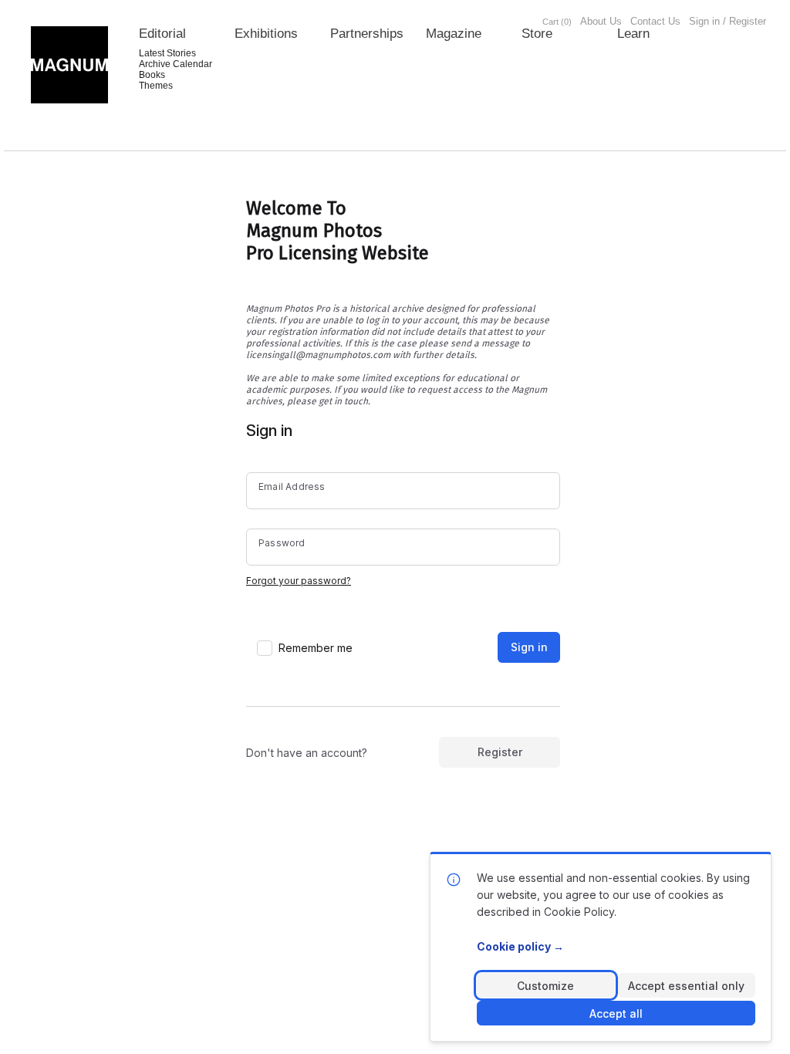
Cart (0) (557, 21)
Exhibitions (266, 33)
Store (537, 33)
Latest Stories (167, 53)
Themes (156, 85)
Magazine (453, 33)
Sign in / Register (727, 21)
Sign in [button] (529, 647)
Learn (633, 33)
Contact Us (655, 21)
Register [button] (500, 751)
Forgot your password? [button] (298, 580)
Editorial (162, 33)
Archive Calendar (175, 64)
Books (152, 74)
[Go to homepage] (69, 64)
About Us (601, 21)
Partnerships (366, 33)
